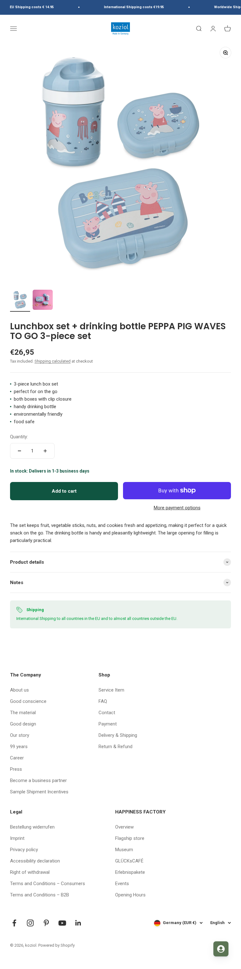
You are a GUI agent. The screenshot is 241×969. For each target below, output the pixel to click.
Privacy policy (24, 849)
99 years (19, 746)
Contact (107, 712)
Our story (19, 735)
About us (19, 690)
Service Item (111, 690)
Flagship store (129, 838)
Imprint (17, 838)
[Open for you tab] (220, 948)
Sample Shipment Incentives (39, 792)
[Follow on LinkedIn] (78, 923)
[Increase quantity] (45, 450)
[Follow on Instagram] (30, 923)
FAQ (103, 701)
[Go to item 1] (20, 301)
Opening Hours (130, 895)
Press (16, 769)
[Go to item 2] (43, 301)
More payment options (177, 508)
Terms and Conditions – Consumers (47, 883)
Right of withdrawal (30, 872)
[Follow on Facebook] (14, 923)
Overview (124, 827)
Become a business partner (38, 780)
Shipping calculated (53, 361)
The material (23, 712)
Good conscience (28, 701)
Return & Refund (115, 746)
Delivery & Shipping (118, 735)
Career (17, 758)
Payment (108, 724)
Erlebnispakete (130, 872)
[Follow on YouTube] (62, 923)
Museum (124, 849)
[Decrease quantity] (19, 450)
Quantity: (19, 437)
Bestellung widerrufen (32, 827)
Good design (23, 724)
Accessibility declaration (35, 861)
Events (122, 883)
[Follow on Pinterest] (46, 923)
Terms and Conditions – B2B (39, 895)
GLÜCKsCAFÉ (129, 861)
